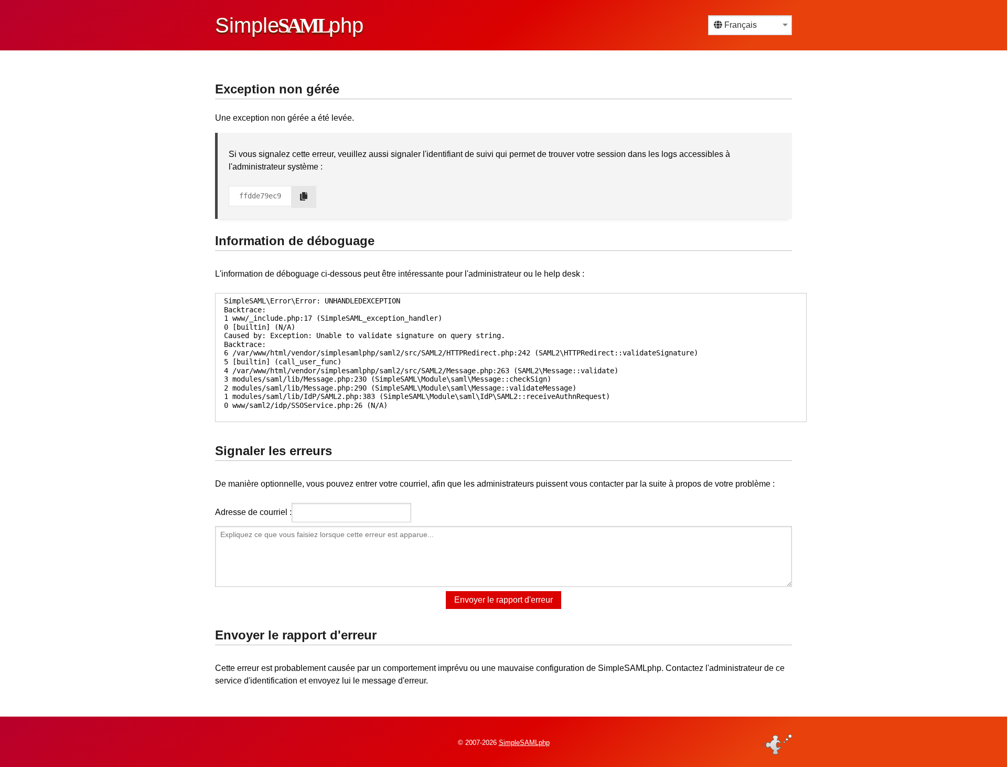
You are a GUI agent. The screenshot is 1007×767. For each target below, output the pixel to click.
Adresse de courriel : (253, 512)
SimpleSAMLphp (524, 743)
